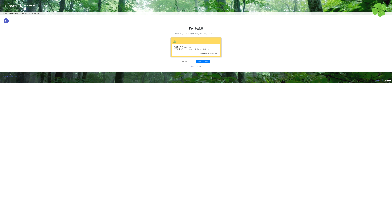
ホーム (5, 13)
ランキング (23, 13)
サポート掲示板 (34, 13)
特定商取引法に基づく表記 (9, 76)
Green (378, 80)
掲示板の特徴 (13, 13)
